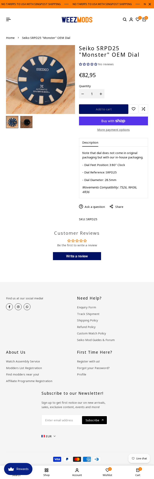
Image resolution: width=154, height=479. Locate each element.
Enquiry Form (86, 307)
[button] (88, 64)
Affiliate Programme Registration (29, 381)
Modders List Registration (24, 368)
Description (90, 142)
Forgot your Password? (93, 368)
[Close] (149, 4)
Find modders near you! (22, 374)
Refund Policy (86, 327)
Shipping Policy (87, 320)
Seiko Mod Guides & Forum (96, 340)
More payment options (113, 130)
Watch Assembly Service (23, 361)
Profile (81, 374)
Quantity (85, 86)
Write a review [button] (77, 256)
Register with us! (88, 361)
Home (10, 38)
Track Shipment (88, 314)
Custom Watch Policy (91, 333)
